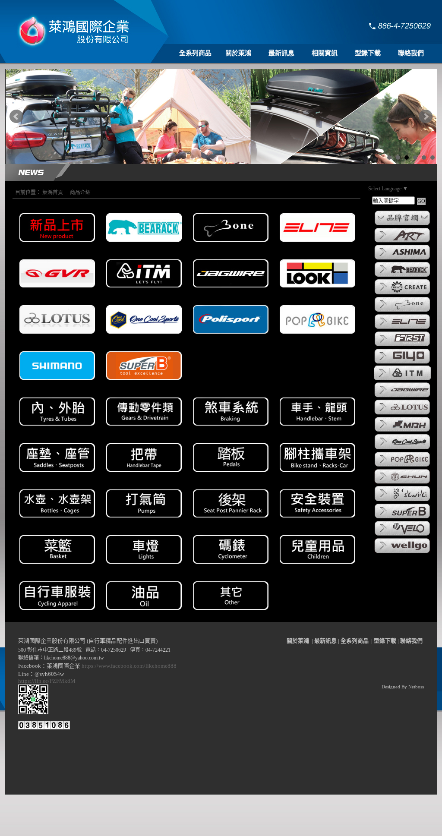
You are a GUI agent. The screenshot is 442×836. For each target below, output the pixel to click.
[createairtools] (402, 294)
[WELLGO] (402, 552)
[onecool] (402, 449)
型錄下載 (368, 53)
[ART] (402, 242)
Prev (16, 116)
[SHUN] (402, 483)
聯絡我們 (411, 53)
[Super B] (402, 518)
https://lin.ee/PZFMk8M (48, 681)
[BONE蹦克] (402, 311)
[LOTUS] (402, 414)
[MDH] (402, 431)
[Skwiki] (402, 501)
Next (426, 116)
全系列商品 (195, 53)
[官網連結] (402, 225)
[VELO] (402, 535)
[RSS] (418, 829)
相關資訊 (325, 53)
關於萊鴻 (238, 53)
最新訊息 (281, 53)
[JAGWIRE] (402, 397)
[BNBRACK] (402, 276)
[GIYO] (402, 363)
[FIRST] (402, 346)
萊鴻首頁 (52, 192)
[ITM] (402, 379)
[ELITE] (402, 328)
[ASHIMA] (402, 259)
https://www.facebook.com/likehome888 (129, 665)
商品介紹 (80, 192)
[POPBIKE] (402, 466)
